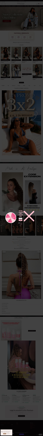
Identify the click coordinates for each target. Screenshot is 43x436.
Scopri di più (8, 432)
